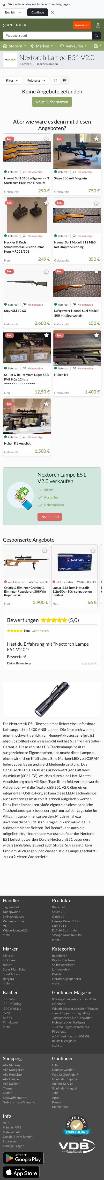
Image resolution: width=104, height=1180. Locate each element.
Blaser (7, 965)
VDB (6, 926)
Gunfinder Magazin (65, 1088)
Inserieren (82, 25)
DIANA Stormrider (65, 930)
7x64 (6, 1013)
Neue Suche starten (52, 101)
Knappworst (11, 912)
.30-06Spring (12, 1004)
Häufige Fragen (13, 1146)
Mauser (8, 955)
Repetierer (59, 955)
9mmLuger (10, 1022)
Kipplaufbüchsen (63, 960)
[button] (96, 25)
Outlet (7, 1093)
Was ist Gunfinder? (65, 1074)
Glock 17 (58, 916)
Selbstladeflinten (63, 965)
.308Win (9, 999)
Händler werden (63, 1070)
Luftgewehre (61, 969)
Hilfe (55, 1065)
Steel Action (11, 974)
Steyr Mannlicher (15, 969)
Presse (56, 1102)
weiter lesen (40, 631)
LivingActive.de (13, 916)
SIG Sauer (10, 960)
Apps (55, 1098)
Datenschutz (12, 1132)
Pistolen (57, 974)
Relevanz (33, 80)
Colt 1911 (59, 926)
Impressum (10, 1141)
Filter (9, 80)
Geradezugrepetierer (66, 979)
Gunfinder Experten (65, 1079)
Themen (8, 1088)
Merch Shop (60, 1107)
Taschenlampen (47, 64)
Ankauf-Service (62, 1084)
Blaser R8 (58, 907)
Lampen (25, 64)
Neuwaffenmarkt (15, 1098)
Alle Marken (11, 1065)
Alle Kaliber (11, 1084)
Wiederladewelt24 (16, 930)
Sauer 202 (59, 912)
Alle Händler (11, 1079)
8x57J (7, 1018)
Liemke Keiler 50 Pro (66, 921)
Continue (37, 12)
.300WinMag (12, 1008)
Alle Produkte (12, 1074)
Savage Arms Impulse (67, 935)
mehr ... (8, 935)
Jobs (55, 1093)
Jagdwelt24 (11, 907)
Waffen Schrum (13, 921)
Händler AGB (12, 1127)
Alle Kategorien (13, 1070)
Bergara (8, 979)
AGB (6, 1123)
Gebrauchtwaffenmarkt (19, 1102)
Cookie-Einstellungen (17, 1137)
